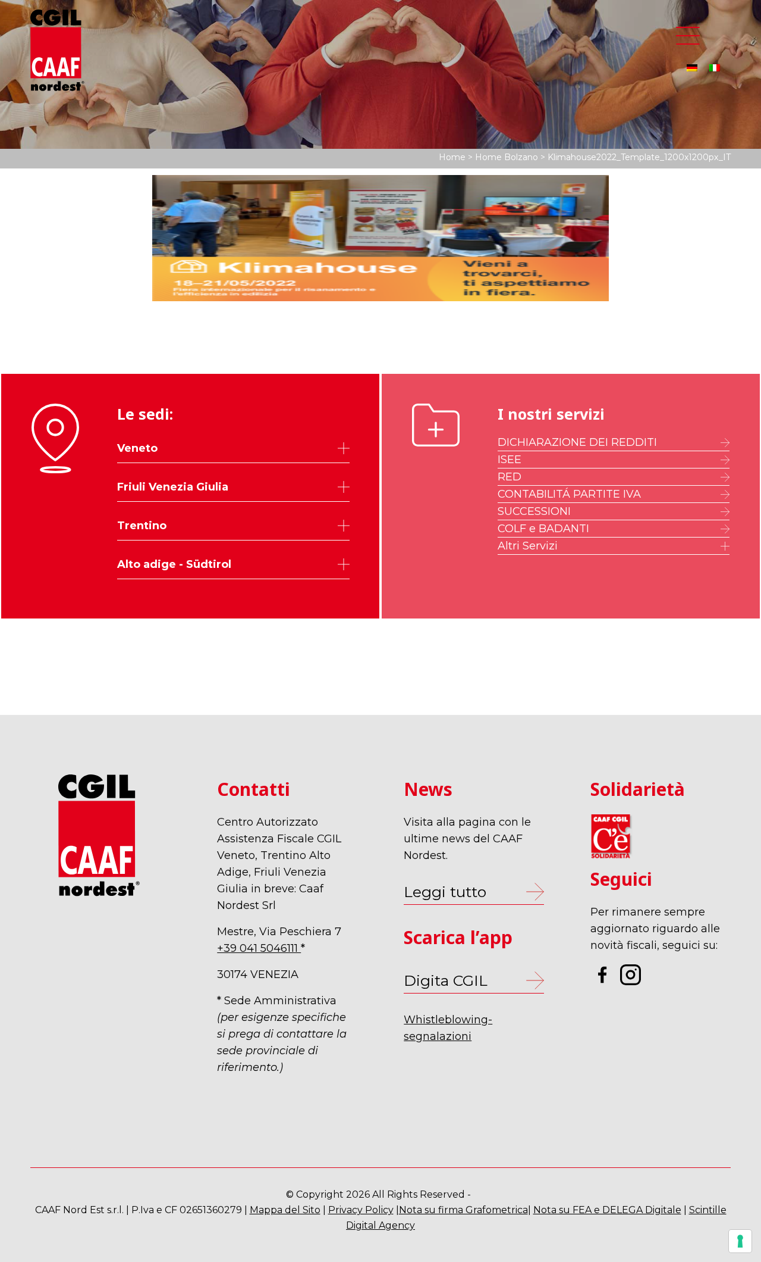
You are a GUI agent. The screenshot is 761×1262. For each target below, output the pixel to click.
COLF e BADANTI (543, 528)
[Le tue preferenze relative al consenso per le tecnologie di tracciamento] (740, 1241)
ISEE (509, 459)
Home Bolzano (506, 157)
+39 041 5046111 (259, 948)
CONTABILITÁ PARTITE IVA (569, 494)
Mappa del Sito (285, 1210)
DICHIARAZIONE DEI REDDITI (577, 442)
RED (509, 476)
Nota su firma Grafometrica (463, 1210)
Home (452, 157)
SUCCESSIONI (534, 511)
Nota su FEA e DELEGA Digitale (607, 1210)
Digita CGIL (446, 980)
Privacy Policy (361, 1210)
